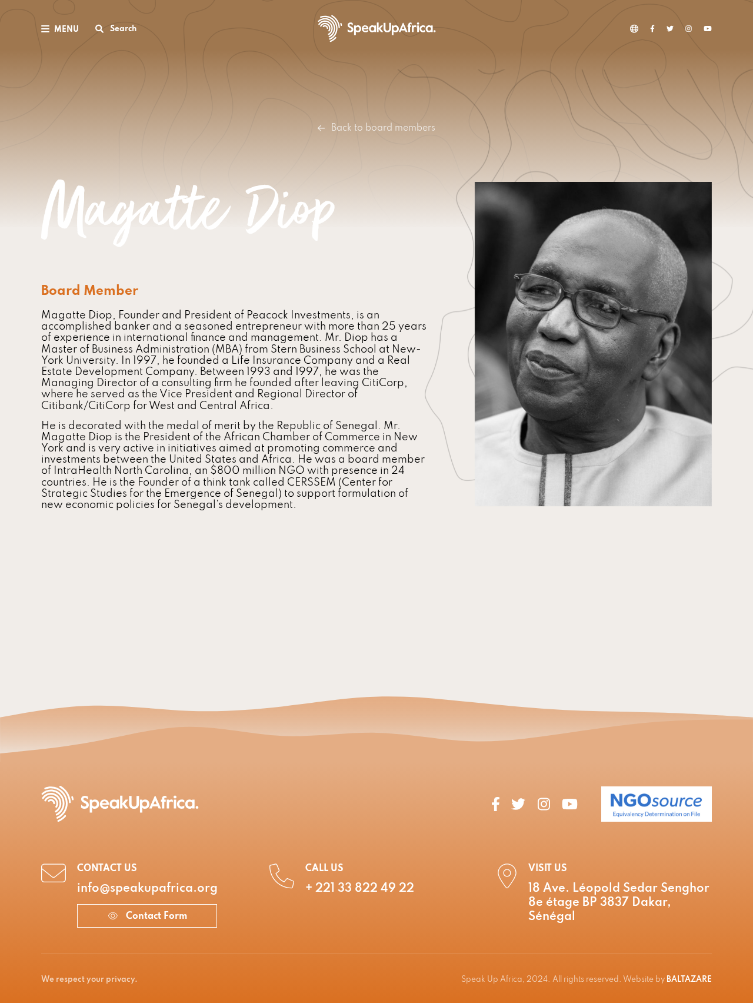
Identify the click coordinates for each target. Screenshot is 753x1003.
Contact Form (155, 916)
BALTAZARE (689, 980)
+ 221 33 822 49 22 (359, 889)
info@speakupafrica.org (147, 889)
